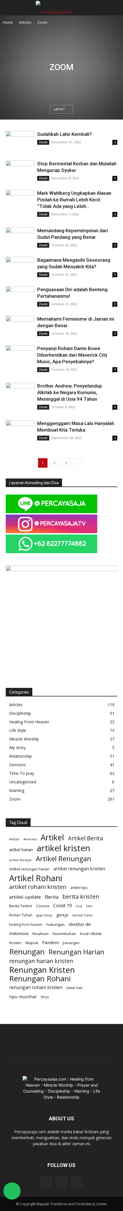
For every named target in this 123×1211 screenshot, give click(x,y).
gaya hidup (44, 915)
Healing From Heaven (29, 721)
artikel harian (21, 849)
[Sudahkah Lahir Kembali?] (20, 140)
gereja (62, 915)
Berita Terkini (20, 905)
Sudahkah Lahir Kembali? (64, 134)
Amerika (30, 839)
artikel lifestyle (20, 860)
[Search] (115, 7)
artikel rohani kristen (37, 887)
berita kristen (80, 897)
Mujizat (31, 942)
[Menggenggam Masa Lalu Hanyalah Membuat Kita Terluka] (20, 429)
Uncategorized (22, 782)
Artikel (52, 837)
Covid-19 (62, 906)
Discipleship (20, 713)
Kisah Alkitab (91, 933)
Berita (51, 897)
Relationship (20, 756)
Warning (16, 790)
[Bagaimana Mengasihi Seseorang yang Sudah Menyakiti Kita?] (20, 267)
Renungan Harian (76, 952)
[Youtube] (77, 1182)
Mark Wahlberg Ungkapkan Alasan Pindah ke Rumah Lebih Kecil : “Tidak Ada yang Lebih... (74, 199)
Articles (25, 22)
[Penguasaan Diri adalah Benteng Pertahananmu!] (20, 296)
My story (17, 747)
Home (8, 22)
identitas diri (80, 924)
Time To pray (21, 773)
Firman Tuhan (20, 915)
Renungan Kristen (42, 970)
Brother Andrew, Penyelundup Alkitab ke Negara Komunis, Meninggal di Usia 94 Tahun (69, 392)
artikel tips (79, 887)
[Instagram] (61, 1182)
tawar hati (74, 987)
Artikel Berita (85, 838)
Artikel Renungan (63, 858)
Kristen (15, 942)
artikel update (25, 897)
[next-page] (78, 463)
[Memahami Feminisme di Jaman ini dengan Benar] (20, 326)
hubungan (55, 924)
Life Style (17, 730)
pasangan (71, 942)
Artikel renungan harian (29, 868)
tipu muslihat (23, 996)
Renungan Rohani (40, 979)
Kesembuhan (64, 933)
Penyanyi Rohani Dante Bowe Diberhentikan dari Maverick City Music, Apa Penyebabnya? (72, 355)
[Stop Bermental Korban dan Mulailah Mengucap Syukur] (20, 170)
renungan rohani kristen (35, 987)
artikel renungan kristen (79, 869)
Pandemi (50, 942)
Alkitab (14, 839)
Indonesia (18, 933)
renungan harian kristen (41, 961)
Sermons (17, 764)
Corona (42, 905)
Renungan (27, 952)
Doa (79, 906)
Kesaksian (40, 933)
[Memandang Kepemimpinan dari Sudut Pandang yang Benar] (20, 237)
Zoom (43, 142)
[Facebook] (46, 1182)
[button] (10, 7)
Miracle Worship (24, 739)
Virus (45, 996)
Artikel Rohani (35, 878)
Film (89, 906)
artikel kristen (63, 848)
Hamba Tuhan (82, 915)
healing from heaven (25, 924)
